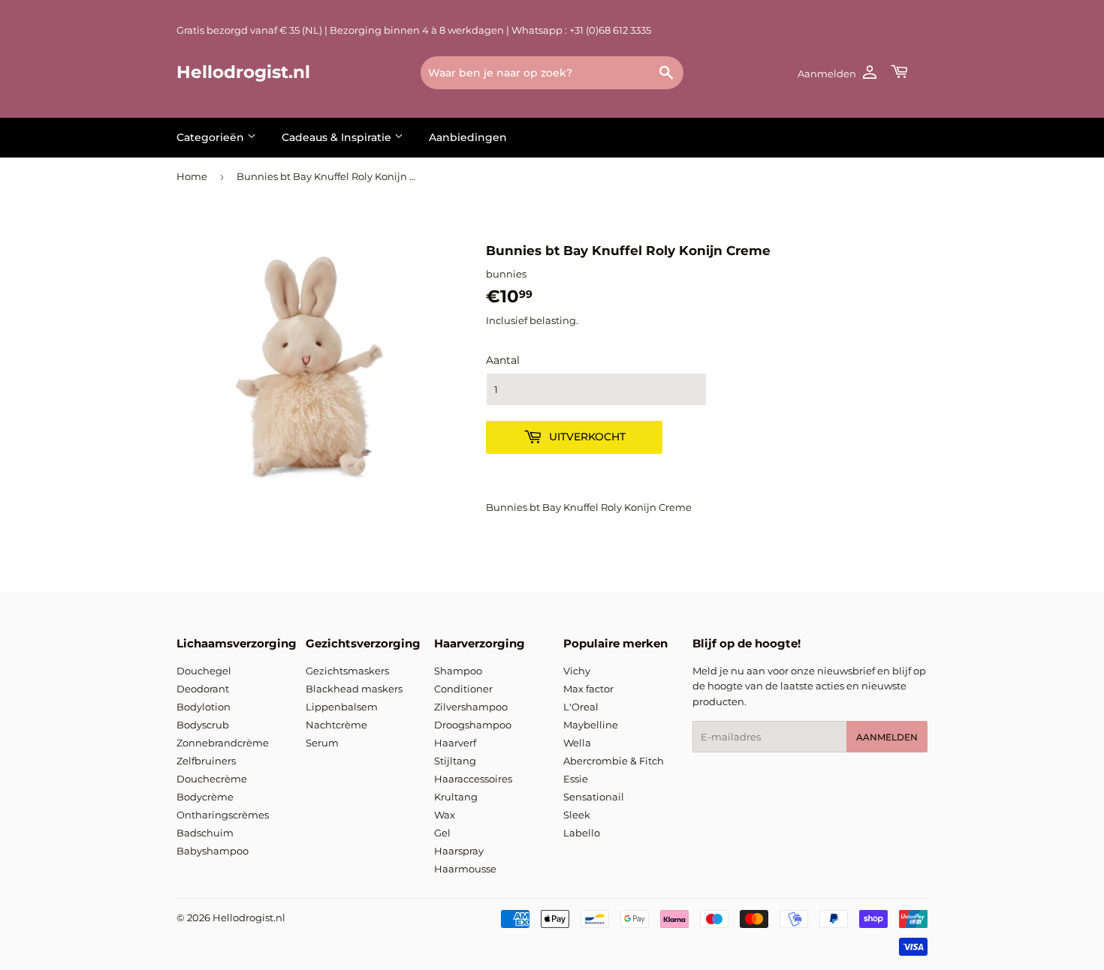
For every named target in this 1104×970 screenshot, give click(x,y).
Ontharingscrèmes (222, 815)
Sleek (576, 815)
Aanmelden (887, 737)
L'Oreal (581, 707)
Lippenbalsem (342, 707)
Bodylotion (203, 707)
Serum (322, 743)
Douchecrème (211, 779)
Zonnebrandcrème (222, 743)
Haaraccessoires (473, 779)
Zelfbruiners (206, 761)
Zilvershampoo (471, 707)
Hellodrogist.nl (243, 72)
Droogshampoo (472, 725)
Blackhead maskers (354, 689)
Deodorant (202, 689)
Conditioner (463, 689)
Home (191, 176)
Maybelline (590, 725)
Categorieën (211, 137)
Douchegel (203, 671)
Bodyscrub (202, 725)
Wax (444, 815)
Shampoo (458, 671)
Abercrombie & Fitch (613, 761)
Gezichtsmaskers (347, 671)
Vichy (576, 671)
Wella (577, 743)
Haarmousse (465, 869)
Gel (442, 833)
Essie (575, 779)
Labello (581, 833)
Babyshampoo (212, 851)
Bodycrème (205, 797)
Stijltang (455, 761)
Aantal (503, 360)
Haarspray (459, 851)
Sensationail (593, 797)
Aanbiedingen (468, 137)
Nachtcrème (336, 725)
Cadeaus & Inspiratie (338, 137)
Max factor (588, 689)
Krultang (456, 797)
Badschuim (205, 833)
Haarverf (455, 743)
